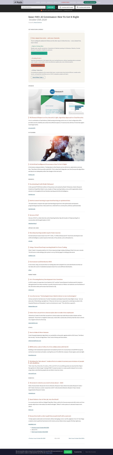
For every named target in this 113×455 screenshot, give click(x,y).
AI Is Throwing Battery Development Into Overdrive (46, 279)
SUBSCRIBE (51, 7)
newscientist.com (33, 323)
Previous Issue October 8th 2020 (40, 427)
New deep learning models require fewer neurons (45, 233)
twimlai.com (31, 194)
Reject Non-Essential (90, 452)
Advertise (79, 2)
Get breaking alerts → (38, 65)
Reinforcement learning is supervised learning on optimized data (50, 200)
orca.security (31, 128)
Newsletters (57, 2)
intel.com (30, 409)
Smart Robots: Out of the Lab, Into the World (44, 399)
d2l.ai (29, 270)
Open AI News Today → (38, 77)
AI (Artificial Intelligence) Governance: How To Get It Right (48, 164)
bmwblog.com (32, 355)
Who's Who (73, 2)
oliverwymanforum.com (34, 340)
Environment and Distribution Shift (41, 261)
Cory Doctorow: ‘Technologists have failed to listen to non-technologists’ (53, 296)
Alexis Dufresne (38, 22)
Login (98, 2)
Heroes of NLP (34, 215)
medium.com (31, 255)
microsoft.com (32, 373)
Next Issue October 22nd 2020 (40, 431)
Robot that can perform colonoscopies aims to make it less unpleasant (52, 312)
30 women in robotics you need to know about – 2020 (46, 383)
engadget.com (32, 424)
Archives (43, 2)
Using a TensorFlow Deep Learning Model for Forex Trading (48, 247)
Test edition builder (89, 2)
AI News (38, 2)
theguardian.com (32, 306)
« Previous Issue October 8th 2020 (36, 438)
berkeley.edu (31, 209)
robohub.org (31, 393)
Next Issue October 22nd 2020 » (77, 438)
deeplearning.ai (32, 223)
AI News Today (65, 2)
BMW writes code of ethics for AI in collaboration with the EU (49, 347)
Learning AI (50, 2)
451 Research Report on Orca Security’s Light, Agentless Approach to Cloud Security (56, 117)
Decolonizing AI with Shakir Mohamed (41, 184)
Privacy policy (49, 452)
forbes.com (31, 174)
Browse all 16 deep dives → (39, 53)
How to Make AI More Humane (39, 332)
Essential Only (78, 452)
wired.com (31, 290)
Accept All (68, 452)
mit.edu (30, 241)
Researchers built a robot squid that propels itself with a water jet (50, 416)
